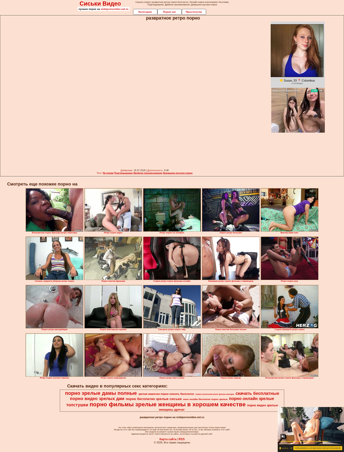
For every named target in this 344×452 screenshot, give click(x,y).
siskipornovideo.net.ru (114, 9)
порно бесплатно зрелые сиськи (154, 399)
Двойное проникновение (147, 173)
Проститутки (194, 11)
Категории (145, 11)
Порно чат (169, 11)
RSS (182, 439)
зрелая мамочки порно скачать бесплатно (166, 393)
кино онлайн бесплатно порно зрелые (205, 399)
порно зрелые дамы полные (101, 393)
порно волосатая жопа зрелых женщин (214, 394)
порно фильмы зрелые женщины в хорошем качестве (168, 404)
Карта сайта (167, 439)
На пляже (108, 173)
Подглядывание (123, 173)
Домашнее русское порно (178, 173)
